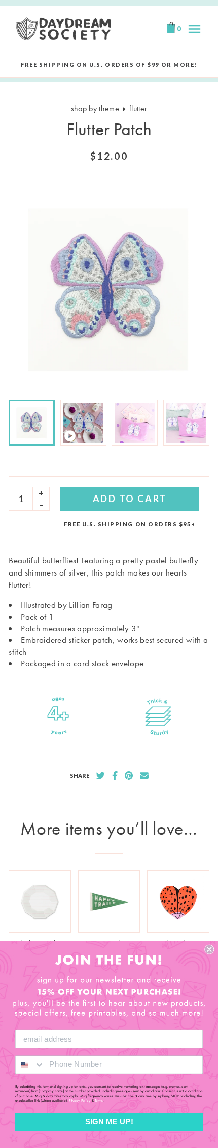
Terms (98, 1100)
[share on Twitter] (100, 775)
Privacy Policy (80, 1100)
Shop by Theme (95, 108)
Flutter (138, 108)
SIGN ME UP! (109, 1122)
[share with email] (144, 775)
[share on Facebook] (115, 775)
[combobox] (30, 1064)
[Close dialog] (209, 949)
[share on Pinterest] (129, 775)
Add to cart (130, 498)
